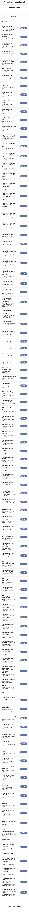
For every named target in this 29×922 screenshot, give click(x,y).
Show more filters (15, 16)
